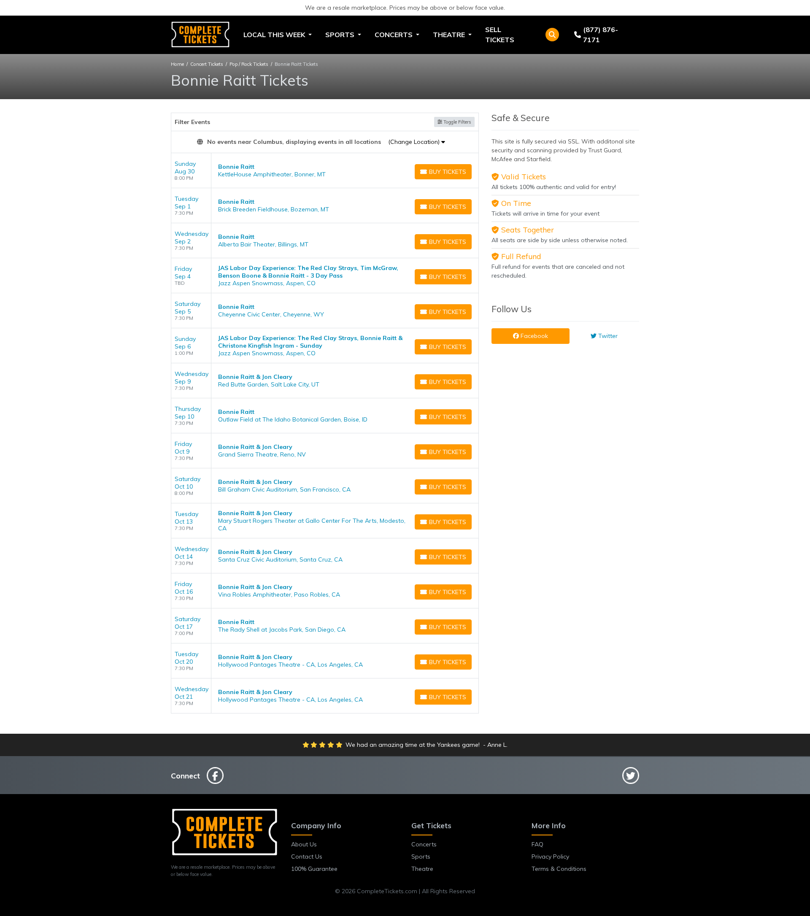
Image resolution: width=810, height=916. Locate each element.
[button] (552, 34)
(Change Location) (414, 142)
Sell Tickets (499, 34)
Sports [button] (340, 34)
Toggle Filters (456, 122)
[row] (325, 170)
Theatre (422, 869)
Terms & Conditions (559, 869)
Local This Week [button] (275, 34)
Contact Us (306, 856)
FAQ (537, 844)
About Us (304, 844)
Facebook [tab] (533, 336)
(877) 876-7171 (600, 34)
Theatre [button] (450, 34)
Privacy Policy (550, 856)
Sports (420, 856)
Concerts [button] (394, 34)
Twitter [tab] (607, 336)
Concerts (424, 844)
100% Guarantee (314, 869)
